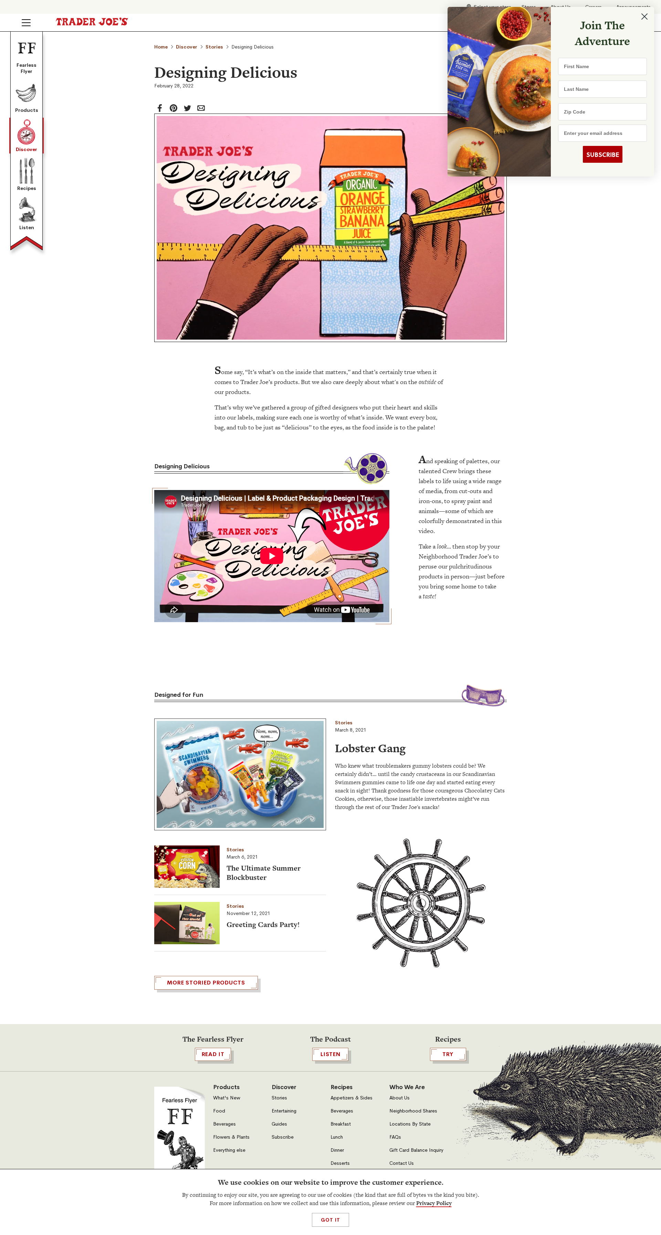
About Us (399, 1098)
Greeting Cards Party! (263, 924)
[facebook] (159, 108)
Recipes (26, 188)
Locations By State (410, 1124)
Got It (330, 1220)
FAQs (395, 1137)
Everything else (229, 1150)
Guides (279, 1124)
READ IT (213, 1054)
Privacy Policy (434, 1203)
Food (219, 1111)
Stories (214, 47)
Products (26, 110)
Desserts (340, 1163)
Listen (26, 227)
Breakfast (340, 1124)
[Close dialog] (644, 16)
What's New (226, 1098)
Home (161, 47)
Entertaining (284, 1111)
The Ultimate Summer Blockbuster (264, 872)
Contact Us (401, 1163)
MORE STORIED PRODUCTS (206, 982)
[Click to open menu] (26, 22)
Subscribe (283, 1137)
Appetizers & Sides (351, 1098)
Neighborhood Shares (413, 1111)
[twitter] (187, 108)
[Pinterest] (173, 108)
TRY (447, 1054)
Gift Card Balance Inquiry (416, 1150)
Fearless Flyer (26, 68)
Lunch (336, 1137)
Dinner (337, 1150)
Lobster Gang (370, 748)
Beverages (224, 1124)
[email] (201, 108)
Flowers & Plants (231, 1137)
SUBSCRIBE (602, 154)
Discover (26, 149)
